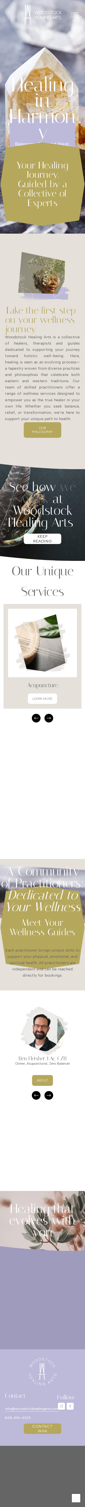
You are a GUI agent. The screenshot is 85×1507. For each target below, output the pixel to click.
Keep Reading (42, 539)
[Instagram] (61, 1406)
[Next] (49, 718)
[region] (42, 663)
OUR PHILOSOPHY (42, 430)
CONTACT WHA (42, 1428)
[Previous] (36, 718)
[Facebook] (70, 1406)
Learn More (42, 698)
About (42, 1080)
